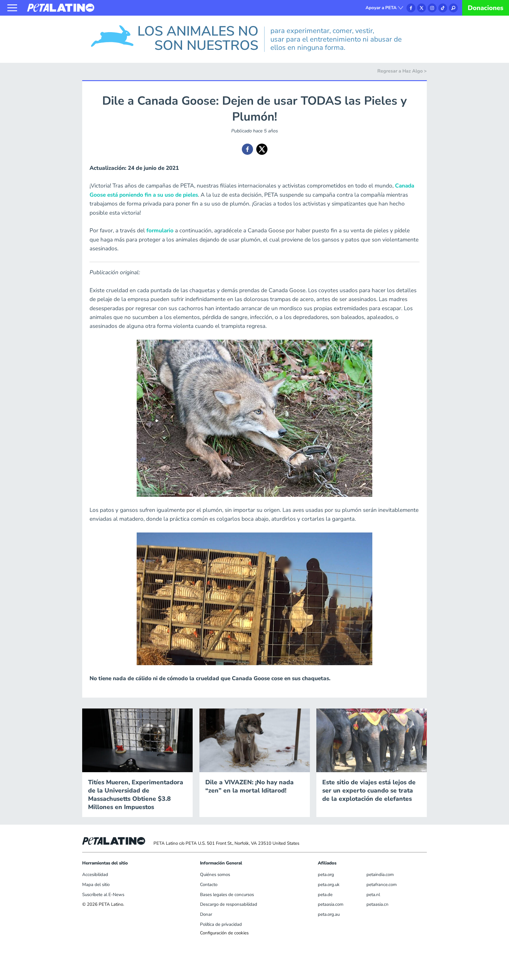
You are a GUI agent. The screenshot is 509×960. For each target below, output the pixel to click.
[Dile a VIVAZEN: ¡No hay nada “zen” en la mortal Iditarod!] (254, 740)
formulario (159, 230)
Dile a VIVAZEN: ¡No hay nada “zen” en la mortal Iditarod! (249, 786)
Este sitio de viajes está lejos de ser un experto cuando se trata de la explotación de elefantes (369, 790)
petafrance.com (381, 884)
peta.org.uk (329, 884)
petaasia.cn (377, 904)
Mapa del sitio (96, 884)
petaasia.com (330, 904)
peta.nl (373, 894)
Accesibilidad (95, 874)
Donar (206, 914)
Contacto (208, 884)
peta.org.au (329, 914)
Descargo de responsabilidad (228, 904)
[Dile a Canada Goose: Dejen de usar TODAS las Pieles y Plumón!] (247, 149)
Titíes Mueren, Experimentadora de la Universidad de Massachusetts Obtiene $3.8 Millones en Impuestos (135, 794)
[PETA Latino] (60, 7)
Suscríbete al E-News (103, 894)
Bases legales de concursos (227, 894)
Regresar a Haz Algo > (402, 71)
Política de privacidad (221, 924)
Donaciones (485, 8)
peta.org (326, 874)
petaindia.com (380, 874)
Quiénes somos (215, 874)
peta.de (325, 894)
